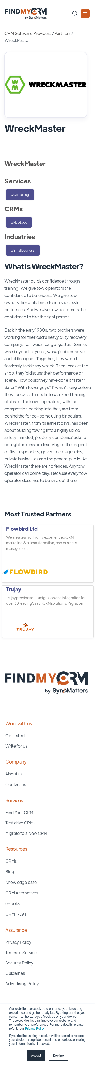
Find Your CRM (19, 812)
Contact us (15, 784)
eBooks (12, 903)
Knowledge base (21, 882)
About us (13, 774)
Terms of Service (20, 952)
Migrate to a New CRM (26, 833)
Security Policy (19, 963)
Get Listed (15, 735)
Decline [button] (58, 1055)
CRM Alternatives (21, 893)
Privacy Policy (35, 1028)
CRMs (11, 861)
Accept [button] (36, 1055)
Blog (9, 871)
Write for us (16, 746)
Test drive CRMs (20, 823)
